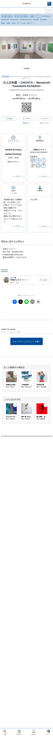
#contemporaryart (26, 19)
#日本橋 (35, 19)
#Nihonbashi (46, 16)
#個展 (8, 23)
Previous (2, 381)
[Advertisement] (26, 471)
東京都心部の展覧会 (21, 16)
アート (38, 16)
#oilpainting (14, 19)
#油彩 (14, 23)
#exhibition (43, 19)
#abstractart (5, 19)
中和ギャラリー (30, 95)
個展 (32, 16)
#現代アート (31, 23)
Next (51, 381)
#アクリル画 (21, 23)
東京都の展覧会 (7, 16)
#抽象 (3, 23)
